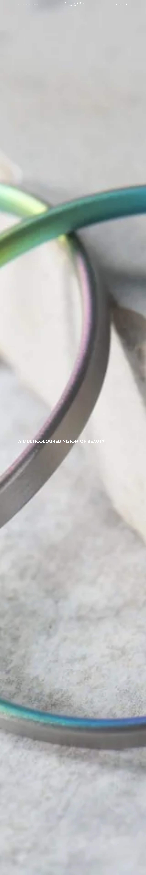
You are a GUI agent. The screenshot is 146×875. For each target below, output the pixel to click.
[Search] (116, 4)
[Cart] (123, 4)
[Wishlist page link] (126, 4)
